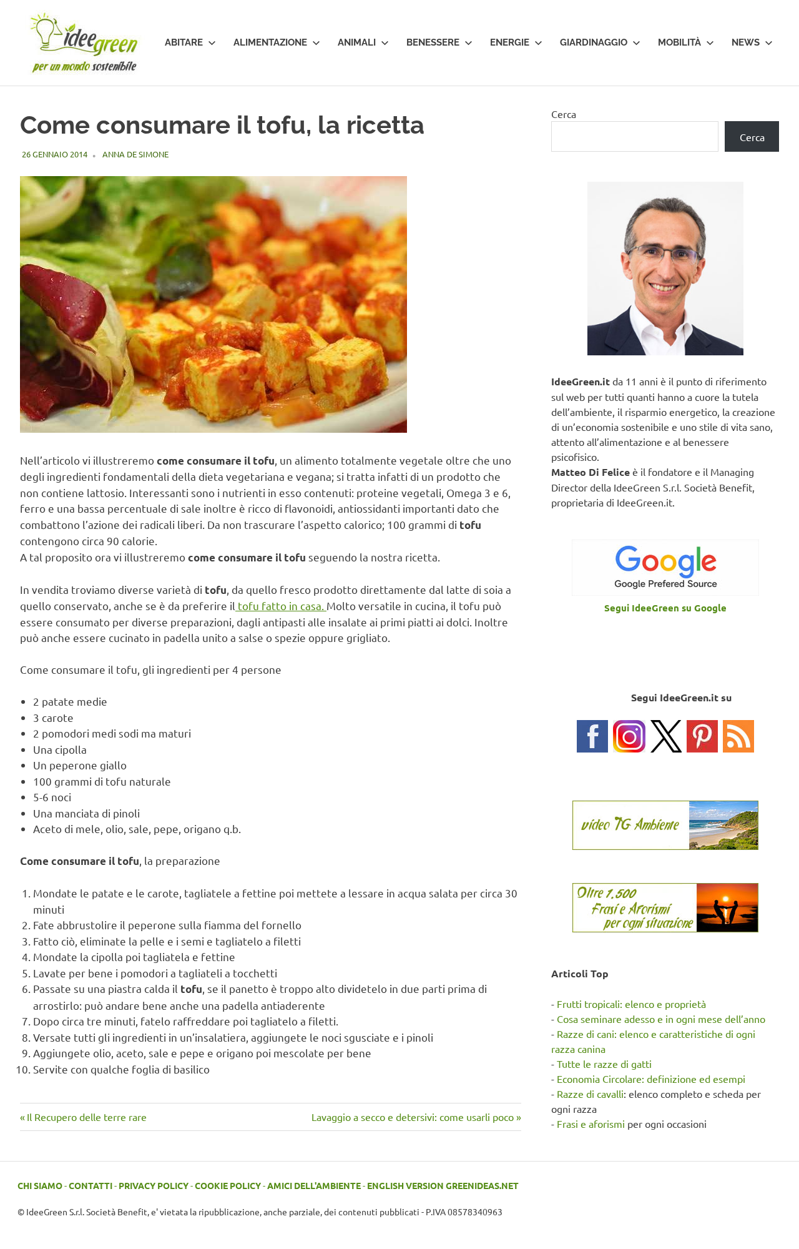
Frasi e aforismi (591, 1123)
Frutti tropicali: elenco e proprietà (631, 1003)
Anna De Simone (135, 154)
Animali (357, 42)
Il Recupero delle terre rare (86, 1116)
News (746, 42)
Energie (509, 42)
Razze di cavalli (590, 1093)
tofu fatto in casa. (280, 605)
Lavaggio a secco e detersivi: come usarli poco (412, 1116)
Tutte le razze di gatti (604, 1063)
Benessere (432, 42)
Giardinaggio (593, 42)
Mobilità (679, 42)
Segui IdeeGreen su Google (665, 607)
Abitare (184, 42)
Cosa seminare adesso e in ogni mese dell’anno (661, 1018)
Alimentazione (270, 42)
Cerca (563, 113)
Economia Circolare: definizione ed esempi (651, 1078)
